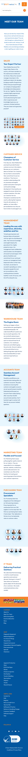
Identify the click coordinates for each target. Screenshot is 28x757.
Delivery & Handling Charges (12, 709)
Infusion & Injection (9, 671)
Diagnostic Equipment (10, 634)
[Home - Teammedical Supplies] (10, 4)
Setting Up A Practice (9, 707)
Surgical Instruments (9, 643)
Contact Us (7, 696)
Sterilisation (7, 674)
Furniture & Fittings (9, 638)
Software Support (8, 713)
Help (5, 715)
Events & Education (9, 618)
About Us (6, 612)
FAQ (5, 698)
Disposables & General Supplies (12, 645)
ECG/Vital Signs (8, 667)
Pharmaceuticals (8, 647)
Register (6, 700)
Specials (6, 649)
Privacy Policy (17, 750)
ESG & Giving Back (9, 616)
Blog (5, 623)
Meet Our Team (8, 614)
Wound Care (7, 641)
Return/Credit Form (9, 702)
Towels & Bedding (8, 676)
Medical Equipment (9, 636)
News (5, 621)
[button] (2, 4)
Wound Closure (8, 685)
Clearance (6, 652)
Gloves (5, 669)
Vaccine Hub (7, 705)
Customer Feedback (9, 711)
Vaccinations (7, 678)
